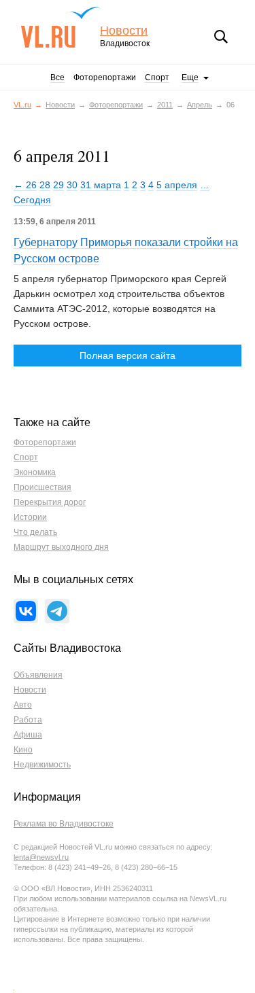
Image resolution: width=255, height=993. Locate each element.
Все (57, 77)
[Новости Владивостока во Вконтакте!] (26, 611)
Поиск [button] (221, 37)
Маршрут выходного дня (61, 547)
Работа (28, 720)
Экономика (35, 472)
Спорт (157, 77)
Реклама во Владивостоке (64, 824)
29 (58, 184)
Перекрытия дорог (50, 502)
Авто (23, 705)
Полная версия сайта (127, 355)
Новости (124, 31)
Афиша (28, 734)
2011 (165, 105)
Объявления (38, 675)
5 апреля (176, 184)
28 (44, 184)
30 (72, 184)
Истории (30, 517)
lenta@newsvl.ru (41, 857)
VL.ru (60, 27)
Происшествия (42, 487)
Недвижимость (42, 764)
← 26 (25, 184)
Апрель (199, 105)
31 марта (100, 184)
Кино (23, 749)
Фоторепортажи (104, 77)
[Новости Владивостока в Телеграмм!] (57, 611)
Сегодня (32, 199)
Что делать (35, 532)
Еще (190, 77)
